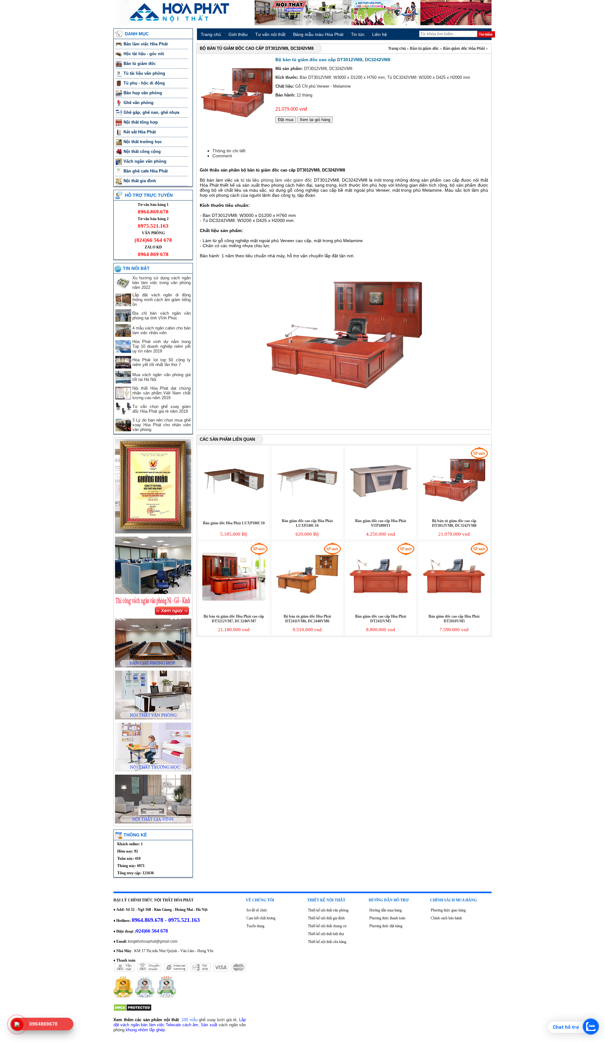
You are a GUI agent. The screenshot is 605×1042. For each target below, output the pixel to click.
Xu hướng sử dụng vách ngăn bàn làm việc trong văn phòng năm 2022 (161, 283)
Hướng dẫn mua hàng (385, 910)
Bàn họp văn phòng (143, 92)
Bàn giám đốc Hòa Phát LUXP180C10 (234, 523)
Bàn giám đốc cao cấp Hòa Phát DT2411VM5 (380, 618)
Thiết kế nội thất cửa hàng (327, 942)
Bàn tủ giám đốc (140, 63)
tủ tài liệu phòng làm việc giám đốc (276, 180)
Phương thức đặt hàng (385, 926)
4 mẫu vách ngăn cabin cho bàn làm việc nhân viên (161, 330)
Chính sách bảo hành (446, 918)
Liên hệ (379, 34)
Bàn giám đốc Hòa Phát (464, 48)
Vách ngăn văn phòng (146, 161)
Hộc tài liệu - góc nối (144, 53)
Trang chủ (211, 34)
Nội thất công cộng (143, 151)
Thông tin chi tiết (228, 150)
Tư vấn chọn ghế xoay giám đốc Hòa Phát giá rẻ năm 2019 (161, 409)
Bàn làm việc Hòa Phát (146, 44)
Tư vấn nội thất (270, 34)
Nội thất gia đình (140, 180)
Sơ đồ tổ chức (256, 910)
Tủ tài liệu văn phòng (145, 73)
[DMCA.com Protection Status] (132, 1010)
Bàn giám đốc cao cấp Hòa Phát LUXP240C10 (307, 523)
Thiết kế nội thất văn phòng (328, 910)
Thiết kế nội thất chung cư (327, 926)
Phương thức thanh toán (387, 918)
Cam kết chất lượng (260, 918)
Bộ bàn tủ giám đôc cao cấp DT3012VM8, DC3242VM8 (454, 523)
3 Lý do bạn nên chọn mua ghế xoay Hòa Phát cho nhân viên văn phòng (161, 425)
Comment (222, 155)
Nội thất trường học (143, 141)
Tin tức (358, 34)
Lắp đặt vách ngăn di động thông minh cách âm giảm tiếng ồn (161, 300)
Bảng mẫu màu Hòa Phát (318, 34)
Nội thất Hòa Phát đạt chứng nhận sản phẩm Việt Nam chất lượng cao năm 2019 (161, 393)
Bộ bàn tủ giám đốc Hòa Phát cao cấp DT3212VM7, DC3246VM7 (234, 618)
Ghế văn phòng (139, 102)
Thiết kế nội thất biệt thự (326, 934)
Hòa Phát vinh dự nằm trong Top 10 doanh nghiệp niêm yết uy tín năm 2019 (161, 346)
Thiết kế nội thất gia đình (326, 918)
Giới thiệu (238, 34)
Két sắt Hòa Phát (140, 132)
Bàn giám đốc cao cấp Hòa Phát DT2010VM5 (454, 618)
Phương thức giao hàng (448, 910)
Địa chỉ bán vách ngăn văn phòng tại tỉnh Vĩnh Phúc (161, 315)
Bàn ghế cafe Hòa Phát (146, 171)
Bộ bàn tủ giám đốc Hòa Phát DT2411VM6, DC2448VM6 (307, 618)
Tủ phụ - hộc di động (144, 83)
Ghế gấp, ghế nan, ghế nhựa (152, 112)
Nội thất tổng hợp (141, 122)
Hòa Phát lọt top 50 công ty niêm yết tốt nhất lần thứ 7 (161, 362)
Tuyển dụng (255, 926)
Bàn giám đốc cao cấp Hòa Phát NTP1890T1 (380, 523)
